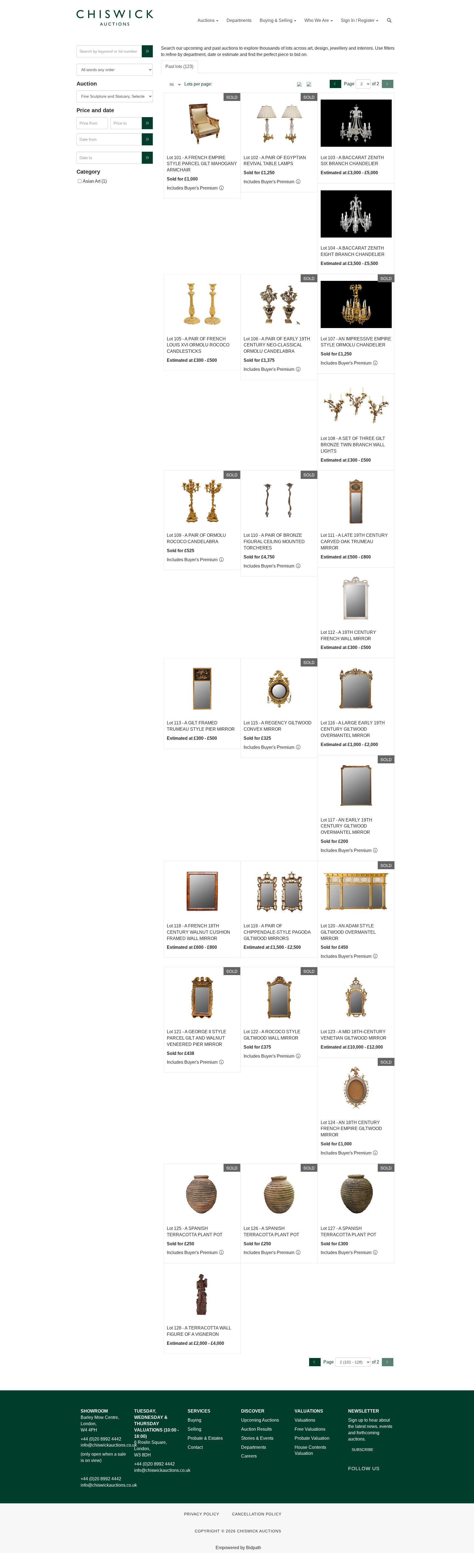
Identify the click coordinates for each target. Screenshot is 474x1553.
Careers (249, 1456)
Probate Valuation (312, 1438)
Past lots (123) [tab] (179, 66)
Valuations (305, 1420)
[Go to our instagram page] (387, 1478)
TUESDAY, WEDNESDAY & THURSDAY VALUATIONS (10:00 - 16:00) (156, 1423)
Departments (239, 20)
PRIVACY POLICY (201, 1514)
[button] (389, 20)
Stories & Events (258, 1438)
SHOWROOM (94, 1411)
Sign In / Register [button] (358, 20)
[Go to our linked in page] (365, 1478)
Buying (194, 1420)
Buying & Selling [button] (277, 20)
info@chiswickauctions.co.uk (109, 1445)
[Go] (147, 51)
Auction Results (256, 1429)
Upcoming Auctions (260, 1420)
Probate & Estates (205, 1438)
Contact (195, 1447)
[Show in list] (301, 84)
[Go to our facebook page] (353, 1478)
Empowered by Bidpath (238, 1547)
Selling (194, 1429)
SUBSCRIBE (362, 1449)
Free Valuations (310, 1429)
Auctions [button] (207, 20)
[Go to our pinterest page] (376, 1478)
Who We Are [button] (317, 20)
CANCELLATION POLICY (256, 1514)
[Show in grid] (311, 84)
